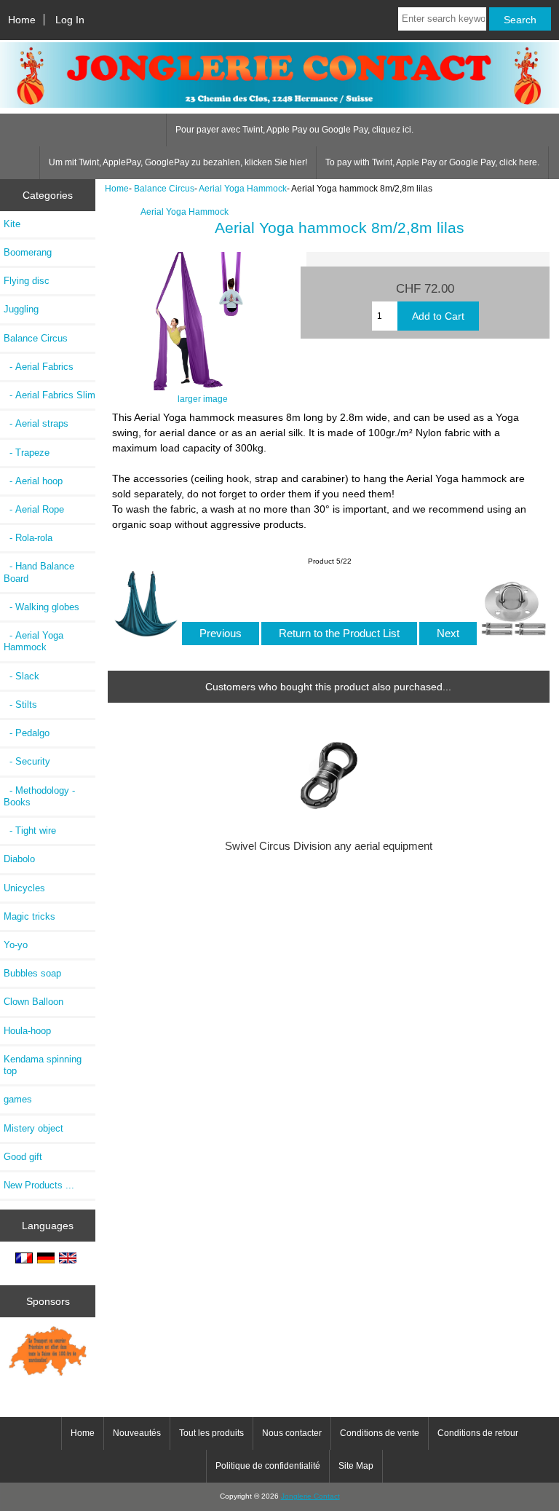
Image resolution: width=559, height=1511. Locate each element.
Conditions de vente (379, 1433)
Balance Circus (164, 188)
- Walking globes (41, 606)
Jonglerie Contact (310, 1496)
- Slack (21, 676)
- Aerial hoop (33, 481)
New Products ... (39, 1185)
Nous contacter (292, 1433)
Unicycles (24, 888)
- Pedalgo (26, 732)
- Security (27, 761)
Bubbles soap (32, 973)
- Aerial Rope (34, 509)
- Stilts (20, 704)
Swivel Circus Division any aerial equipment (328, 846)
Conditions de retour (477, 1433)
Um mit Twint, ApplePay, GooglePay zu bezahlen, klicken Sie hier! (178, 162)
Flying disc (26, 280)
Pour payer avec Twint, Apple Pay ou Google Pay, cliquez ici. (294, 130)
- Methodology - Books (39, 796)
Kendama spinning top (43, 1065)
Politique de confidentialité (267, 1466)
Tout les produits (211, 1433)
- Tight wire (30, 830)
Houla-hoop (27, 1030)
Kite (12, 223)
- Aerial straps (36, 423)
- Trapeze (26, 452)
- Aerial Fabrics (39, 366)
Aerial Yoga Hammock (243, 188)
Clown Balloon (33, 1001)
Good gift (23, 1156)
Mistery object (33, 1128)
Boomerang (28, 252)
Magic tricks (29, 916)
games (18, 1099)
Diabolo (19, 858)
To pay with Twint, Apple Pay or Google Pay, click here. (432, 162)
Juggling (21, 309)
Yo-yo (16, 944)
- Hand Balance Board (39, 572)
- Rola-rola (28, 537)
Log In (69, 19)
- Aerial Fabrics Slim (49, 395)
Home (22, 19)
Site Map (355, 1466)
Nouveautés (137, 1433)
